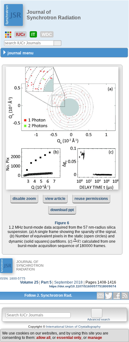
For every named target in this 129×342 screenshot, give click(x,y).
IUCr (20, 34)
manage (95, 337)
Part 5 (46, 282)
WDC (47, 34)
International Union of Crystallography (73, 326)
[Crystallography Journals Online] (8, 34)
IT (33, 34)
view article (55, 198)
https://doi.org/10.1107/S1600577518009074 (82, 286)
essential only (69, 337)
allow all (43, 337)
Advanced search (98, 319)
